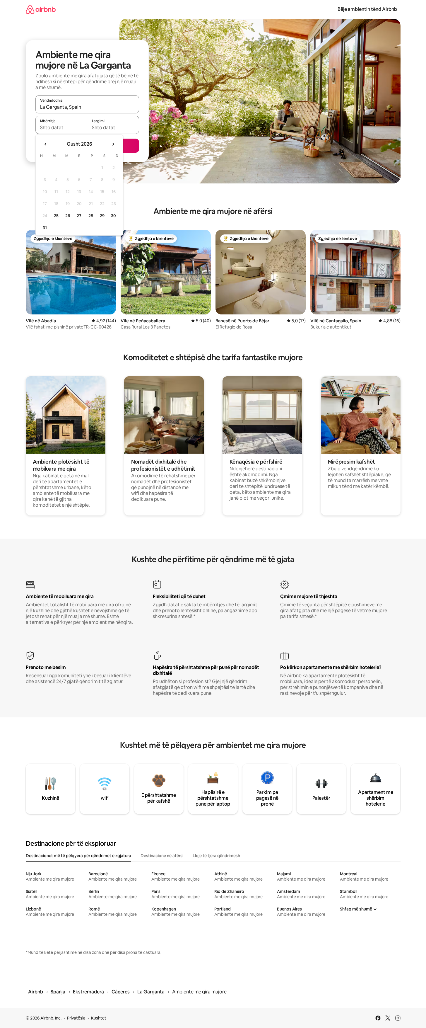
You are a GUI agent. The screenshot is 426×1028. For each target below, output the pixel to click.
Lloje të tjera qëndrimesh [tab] (216, 855)
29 (102, 215)
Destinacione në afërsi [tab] (162, 855)
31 (45, 227)
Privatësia (76, 1018)
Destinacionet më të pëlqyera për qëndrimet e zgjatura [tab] (78, 855)
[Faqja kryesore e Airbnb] (41, 9)
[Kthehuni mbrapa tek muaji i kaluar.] (45, 144)
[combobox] (87, 106)
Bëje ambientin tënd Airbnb (367, 9)
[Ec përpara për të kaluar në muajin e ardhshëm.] (113, 144)
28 (90, 215)
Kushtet (98, 1018)
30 (113, 215)
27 (79, 215)
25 (56, 215)
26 (67, 215)
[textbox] (61, 127)
